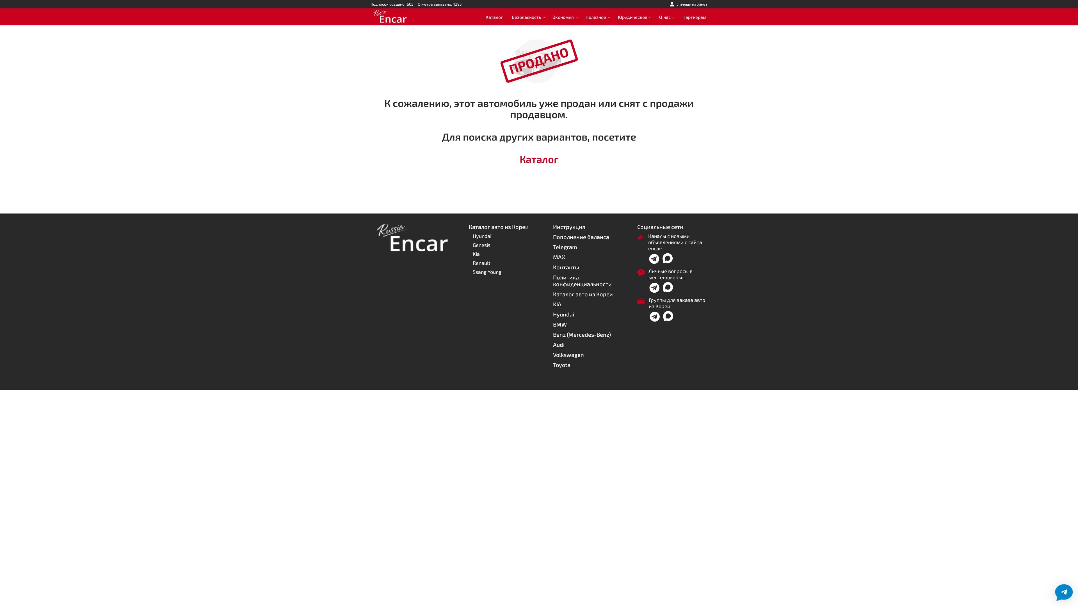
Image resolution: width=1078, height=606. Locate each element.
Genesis (481, 245)
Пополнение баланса (581, 236)
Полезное (596, 17)
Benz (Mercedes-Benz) (582, 334)
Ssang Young (487, 272)
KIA (557, 304)
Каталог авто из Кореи (583, 294)
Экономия (563, 17)
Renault (481, 263)
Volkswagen (568, 354)
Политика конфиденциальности (582, 280)
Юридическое (632, 17)
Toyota (561, 364)
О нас (665, 17)
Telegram (565, 247)
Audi (559, 344)
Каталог (494, 17)
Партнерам (694, 17)
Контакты (566, 267)
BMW (560, 324)
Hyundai (482, 236)
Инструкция (569, 226)
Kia (476, 254)
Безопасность (526, 17)
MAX (559, 257)
